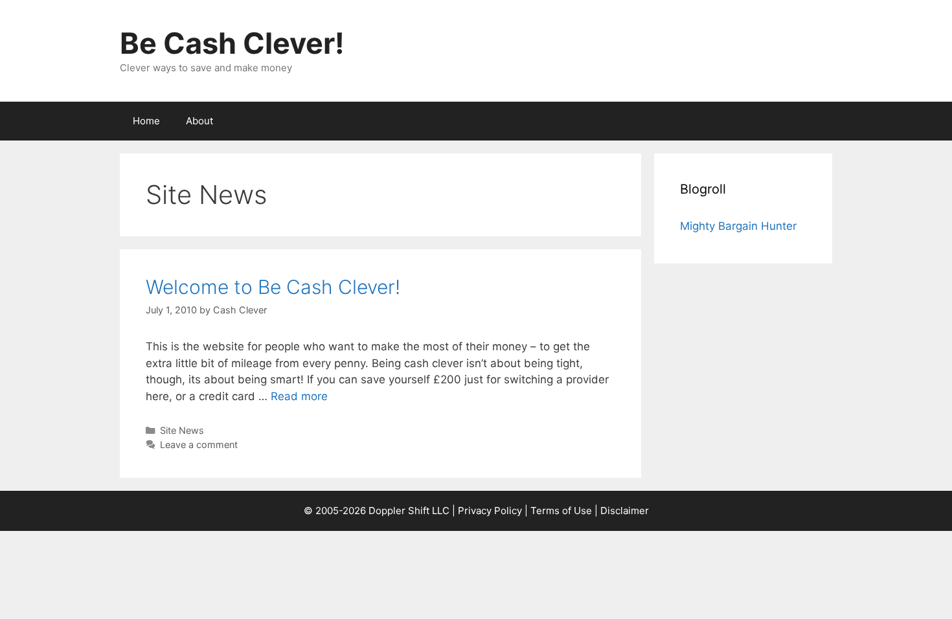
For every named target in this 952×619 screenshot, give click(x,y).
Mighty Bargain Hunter (738, 225)
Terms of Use (561, 510)
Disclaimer (624, 510)
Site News (182, 430)
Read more (299, 396)
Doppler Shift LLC (408, 510)
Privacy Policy (490, 510)
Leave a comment (199, 444)
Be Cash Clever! (232, 43)
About (199, 121)
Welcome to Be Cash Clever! (273, 286)
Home (146, 121)
